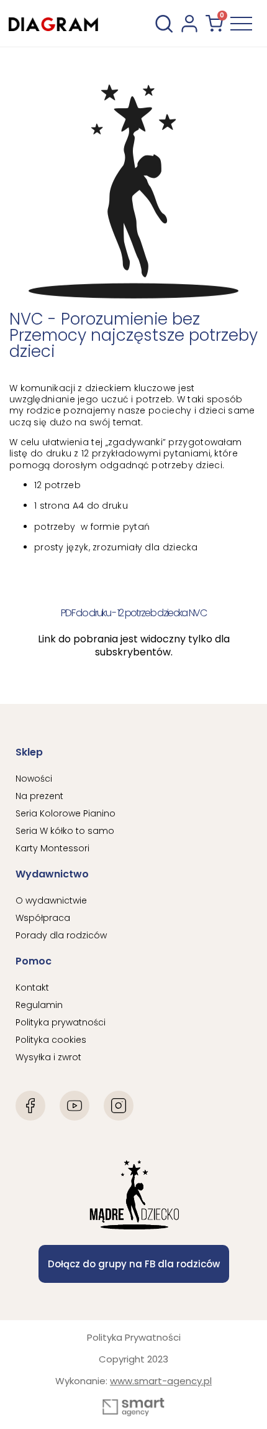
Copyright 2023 (133, 1359)
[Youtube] (74, 1106)
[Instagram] (119, 1106)
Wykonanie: (133, 1380)
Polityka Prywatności (134, 1337)
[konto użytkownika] (189, 23)
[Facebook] (30, 1106)
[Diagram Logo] (53, 23)
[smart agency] (133, 1407)
